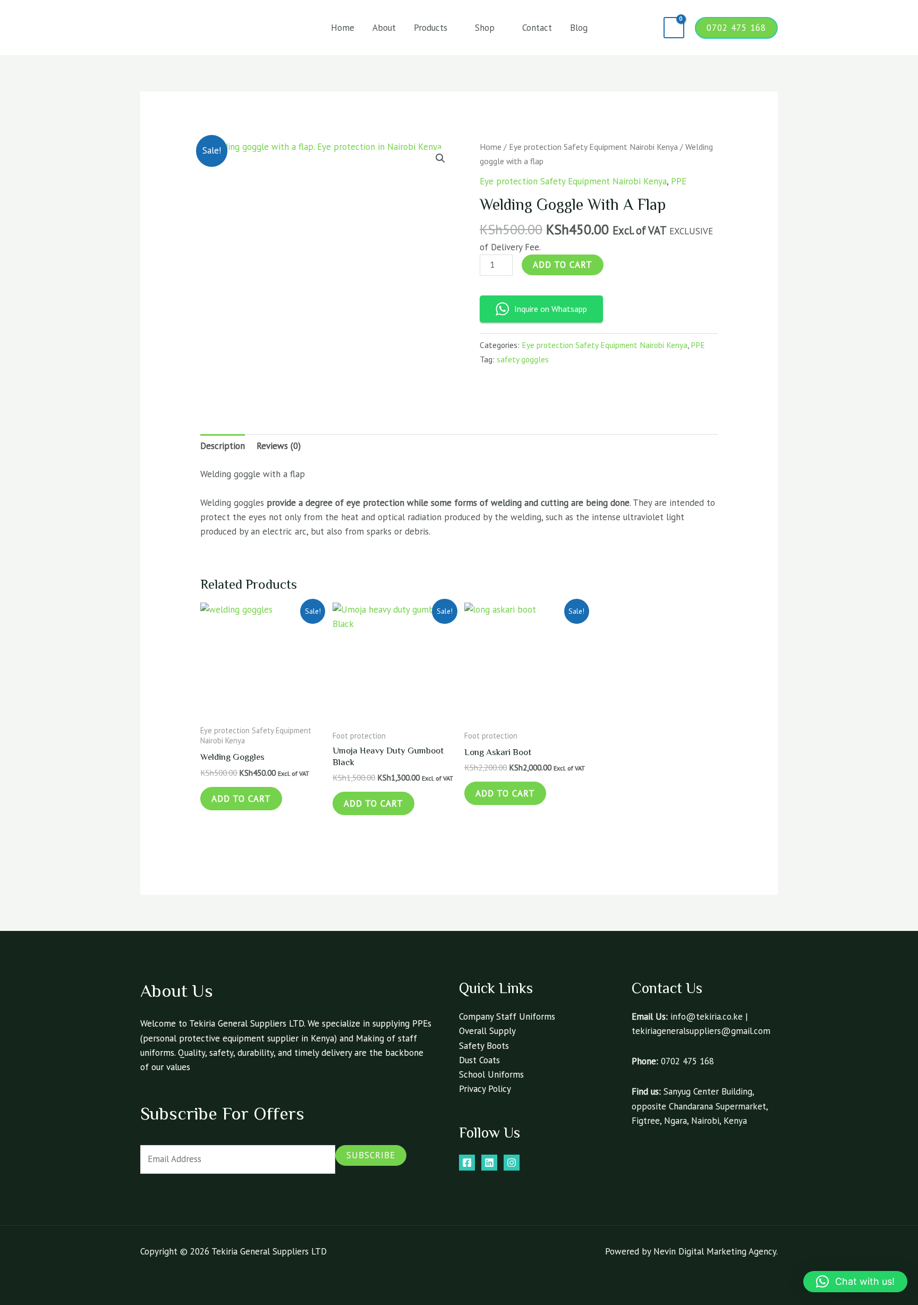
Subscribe (370, 1155)
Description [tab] (222, 446)
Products (430, 27)
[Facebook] (467, 1163)
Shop (485, 27)
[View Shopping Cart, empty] (674, 28)
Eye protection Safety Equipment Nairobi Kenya (593, 146)
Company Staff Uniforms (507, 1016)
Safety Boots (484, 1046)
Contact (537, 27)
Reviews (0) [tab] (279, 446)
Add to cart (562, 264)
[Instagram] (512, 1163)
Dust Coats (479, 1060)
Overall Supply (487, 1031)
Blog (579, 27)
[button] (648, 27)
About (384, 27)
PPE (678, 181)
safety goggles (523, 359)
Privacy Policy (485, 1089)
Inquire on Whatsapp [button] (550, 308)
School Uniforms (491, 1074)
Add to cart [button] (241, 798)
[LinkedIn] (489, 1163)
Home (342, 27)
